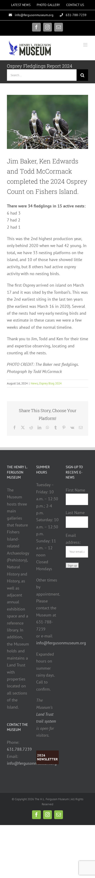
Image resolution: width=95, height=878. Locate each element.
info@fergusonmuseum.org (32, 763)
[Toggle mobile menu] (85, 44)
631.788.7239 (19, 749)
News (34, 383)
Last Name (75, 512)
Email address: (73, 539)
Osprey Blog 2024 (50, 383)
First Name (75, 490)
